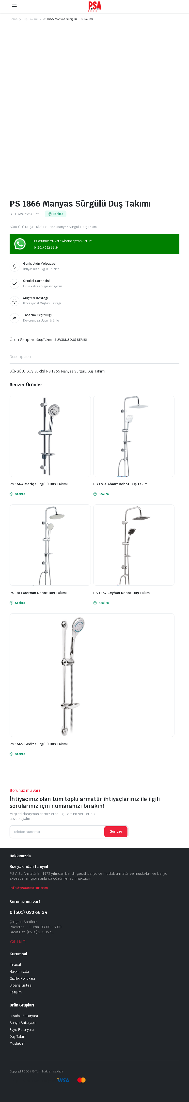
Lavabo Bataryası (24, 1016)
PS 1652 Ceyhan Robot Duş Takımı (122, 593)
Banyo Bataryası (23, 1023)
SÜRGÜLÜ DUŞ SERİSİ (70, 340)
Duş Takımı (30, 19)
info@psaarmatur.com (29, 888)
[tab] (20, 357)
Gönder (116, 831)
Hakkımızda (19, 971)
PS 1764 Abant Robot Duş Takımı (120, 484)
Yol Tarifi (18, 941)
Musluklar (17, 1043)
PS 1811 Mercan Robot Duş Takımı (38, 593)
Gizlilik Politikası (22, 978)
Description (20, 356)
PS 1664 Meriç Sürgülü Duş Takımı (39, 484)
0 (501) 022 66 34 (46, 248)
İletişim (16, 992)
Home (13, 19)
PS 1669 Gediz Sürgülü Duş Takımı (39, 744)
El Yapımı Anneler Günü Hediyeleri (33, 1081)
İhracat (15, 964)
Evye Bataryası (22, 1029)
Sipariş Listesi (21, 985)
